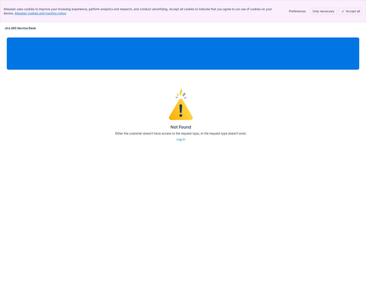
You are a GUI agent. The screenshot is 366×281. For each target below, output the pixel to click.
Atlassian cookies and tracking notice (40, 13)
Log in (181, 139)
